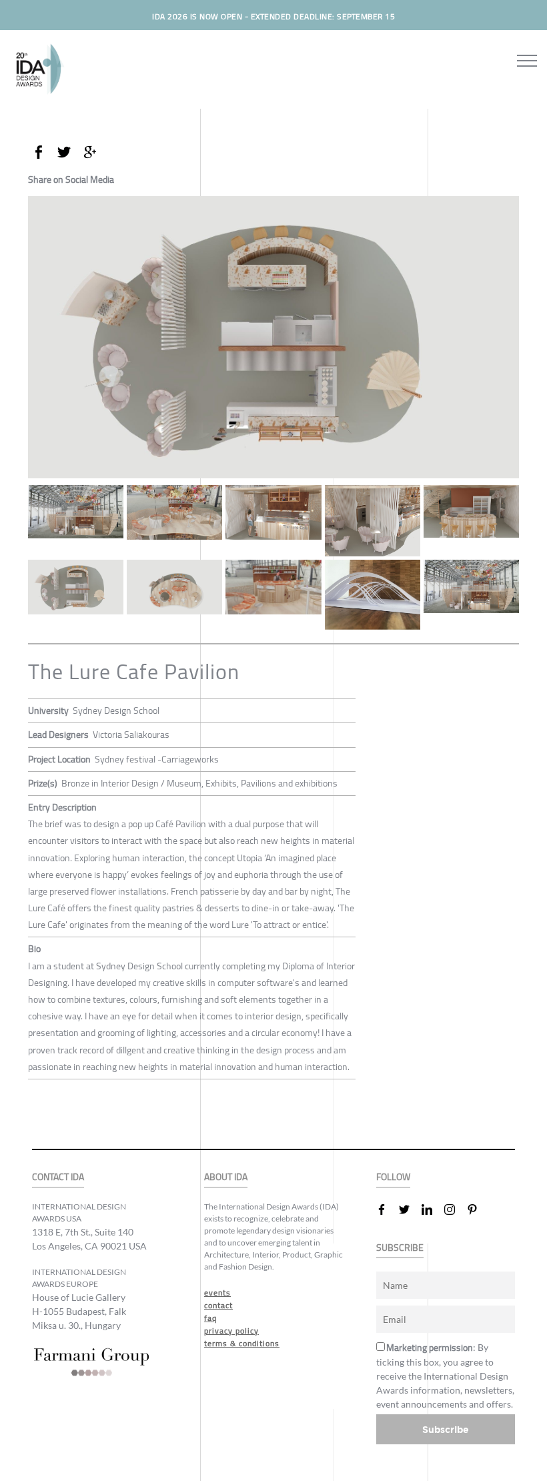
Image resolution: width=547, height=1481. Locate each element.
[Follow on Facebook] (387, 1209)
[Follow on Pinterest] (477, 1209)
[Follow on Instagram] (455, 1209)
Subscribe (445, 1429)
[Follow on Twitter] (409, 1209)
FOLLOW (393, 1177)
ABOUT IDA (225, 1177)
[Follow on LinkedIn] (432, 1209)
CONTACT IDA (58, 1177)
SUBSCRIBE (400, 1248)
